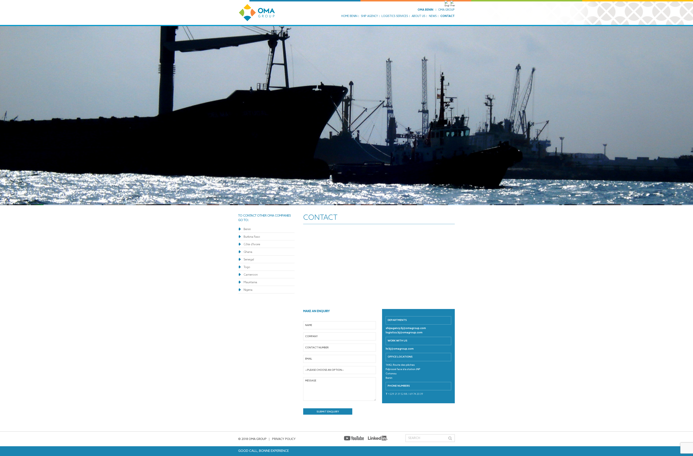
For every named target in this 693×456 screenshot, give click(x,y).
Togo (247, 267)
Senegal (249, 259)
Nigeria (248, 290)
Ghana (248, 252)
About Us (418, 16)
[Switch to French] (453, 5)
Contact (447, 16)
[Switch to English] (447, 5)
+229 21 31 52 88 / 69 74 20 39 (404, 394)
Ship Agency (369, 16)
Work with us (397, 340)
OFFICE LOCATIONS (400, 356)
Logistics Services (395, 16)
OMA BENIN (425, 10)
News (433, 16)
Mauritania (250, 282)
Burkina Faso (252, 237)
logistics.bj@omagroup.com (404, 332)
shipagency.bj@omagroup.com (406, 328)
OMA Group (446, 10)
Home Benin (349, 16)
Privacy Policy (284, 439)
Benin (247, 229)
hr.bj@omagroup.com (400, 349)
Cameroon (251, 274)
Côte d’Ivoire (252, 244)
